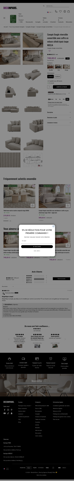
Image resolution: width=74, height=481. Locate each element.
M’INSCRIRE (37, 246)
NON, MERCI (37, 250)
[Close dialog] (53, 226)
